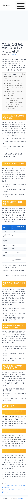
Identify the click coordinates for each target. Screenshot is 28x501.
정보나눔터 (6, 5)
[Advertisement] (14, 26)
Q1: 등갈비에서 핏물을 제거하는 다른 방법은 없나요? (15, 99)
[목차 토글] (23, 74)
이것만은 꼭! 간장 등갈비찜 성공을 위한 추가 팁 (14, 88)
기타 (5, 483)
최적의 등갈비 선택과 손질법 (12, 80)
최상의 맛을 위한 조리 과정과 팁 (13, 85)
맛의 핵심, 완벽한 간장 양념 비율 (13, 83)
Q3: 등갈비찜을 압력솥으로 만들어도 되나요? (15, 107)
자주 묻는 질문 (9, 96)
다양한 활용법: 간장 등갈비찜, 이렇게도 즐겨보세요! (14, 92)
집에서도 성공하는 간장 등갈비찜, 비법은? (14, 77)
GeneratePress (21, 498)
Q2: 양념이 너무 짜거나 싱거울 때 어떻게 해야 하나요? (16, 103)
